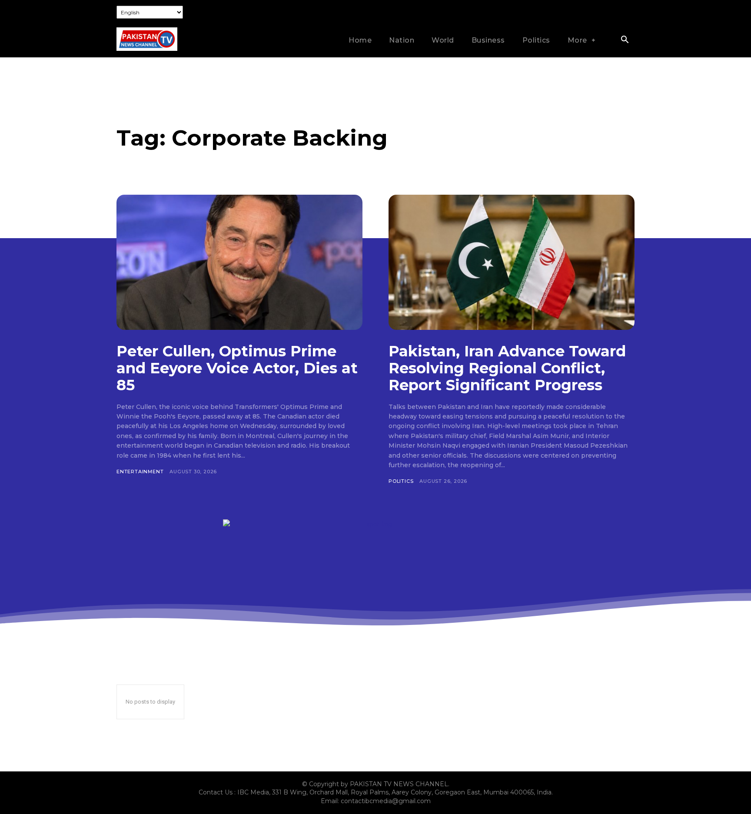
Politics (401, 481)
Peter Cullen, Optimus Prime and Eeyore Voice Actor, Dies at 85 (237, 368)
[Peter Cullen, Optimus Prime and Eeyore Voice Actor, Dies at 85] (239, 262)
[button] (625, 40)
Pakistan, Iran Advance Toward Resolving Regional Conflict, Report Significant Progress (507, 368)
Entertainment (139, 471)
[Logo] (146, 39)
